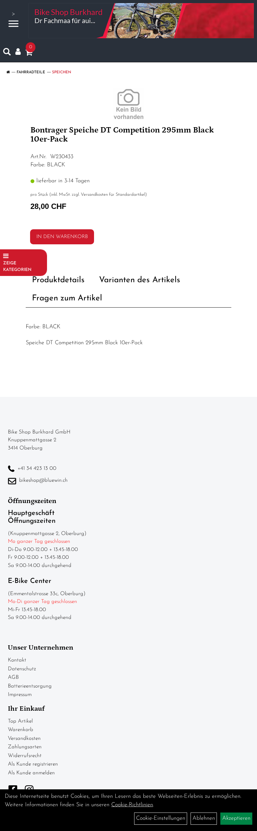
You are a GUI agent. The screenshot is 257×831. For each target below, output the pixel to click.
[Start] (8, 72)
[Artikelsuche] (7, 53)
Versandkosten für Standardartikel (113, 194)
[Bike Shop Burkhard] (141, 20)
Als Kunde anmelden (31, 773)
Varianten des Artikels (139, 280)
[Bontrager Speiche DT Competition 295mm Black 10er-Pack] (128, 104)
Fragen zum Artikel (67, 298)
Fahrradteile (31, 72)
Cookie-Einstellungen (160, 818)
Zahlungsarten (25, 747)
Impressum (20, 694)
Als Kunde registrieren (33, 764)
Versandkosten (24, 738)
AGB (13, 677)
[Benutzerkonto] (18, 52)
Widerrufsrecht (25, 755)
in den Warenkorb (62, 236)
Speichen (61, 72)
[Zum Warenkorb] (28, 53)
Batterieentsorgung (30, 686)
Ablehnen (203, 818)
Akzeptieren (236, 818)
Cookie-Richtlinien (132, 805)
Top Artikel (20, 721)
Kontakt (17, 660)
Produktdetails (58, 280)
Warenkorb (20, 729)
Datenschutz (22, 669)
